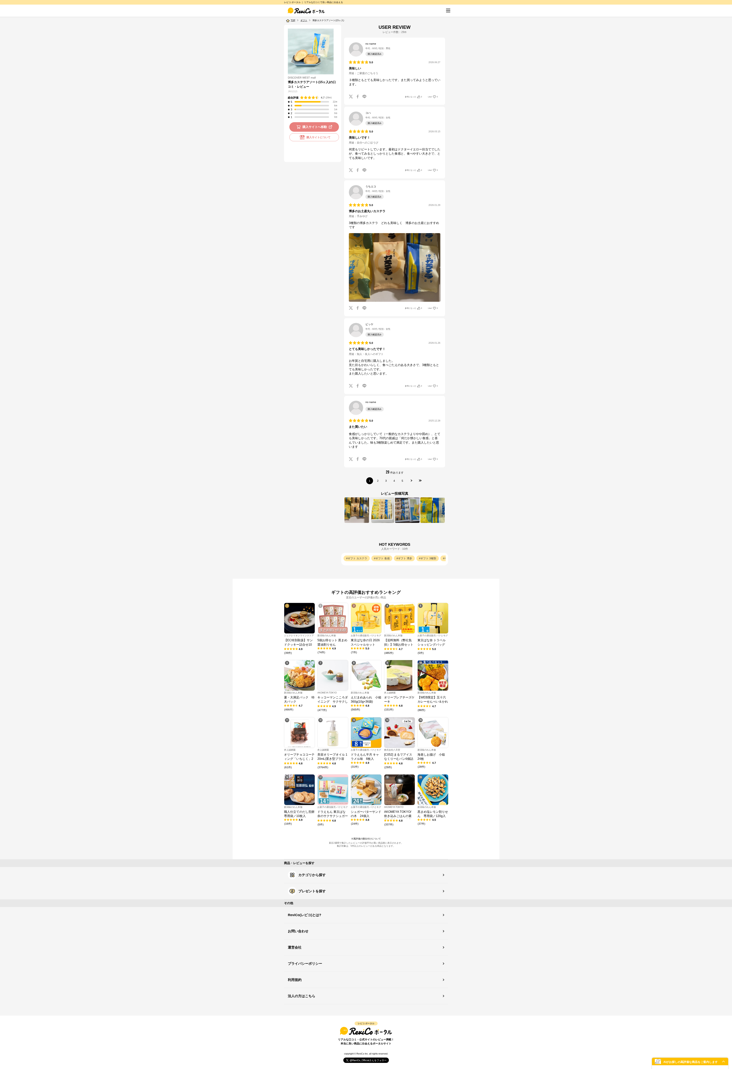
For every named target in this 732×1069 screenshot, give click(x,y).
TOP (293, 20)
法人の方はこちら (301, 996)
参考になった (413, 97)
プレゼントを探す (312, 891)
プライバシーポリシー (305, 963)
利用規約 (295, 980)
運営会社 (295, 947)
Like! (433, 97)
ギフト (303, 20)
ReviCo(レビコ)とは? (304, 915)
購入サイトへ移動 (315, 126)
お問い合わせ (298, 931)
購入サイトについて (319, 137)
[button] (690, 1061)
